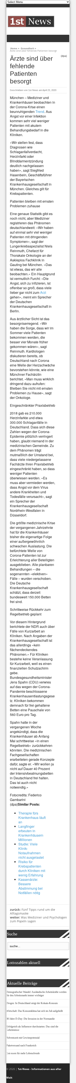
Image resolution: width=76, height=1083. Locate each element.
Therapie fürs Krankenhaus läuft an (32, 817)
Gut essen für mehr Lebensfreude (23, 1053)
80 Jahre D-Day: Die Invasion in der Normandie (30, 1018)
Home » (14, 48)
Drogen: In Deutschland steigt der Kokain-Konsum (32, 1003)
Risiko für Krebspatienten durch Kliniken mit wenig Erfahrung (31, 868)
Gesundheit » (28, 48)
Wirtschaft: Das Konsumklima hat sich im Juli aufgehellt (34, 1010)
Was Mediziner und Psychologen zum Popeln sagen (38, 919)
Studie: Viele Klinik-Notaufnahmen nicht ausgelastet (31, 851)
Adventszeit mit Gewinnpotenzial (22, 1037)
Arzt (43, 292)
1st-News (33, 90)
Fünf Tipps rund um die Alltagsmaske (32, 912)
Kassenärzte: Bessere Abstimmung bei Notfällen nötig (30, 886)
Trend (39, 111)
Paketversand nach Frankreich (21, 1045)
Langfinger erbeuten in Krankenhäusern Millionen (30, 833)
